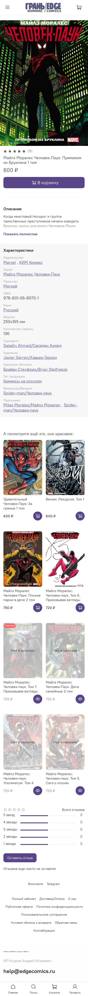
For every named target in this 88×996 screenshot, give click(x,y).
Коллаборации (44, 930)
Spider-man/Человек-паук (27, 393)
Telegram (53, 884)
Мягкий (10, 286)
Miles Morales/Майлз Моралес (31, 404)
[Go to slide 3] (11, 143)
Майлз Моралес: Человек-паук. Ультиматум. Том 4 (18, 778)
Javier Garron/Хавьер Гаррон (30, 357)
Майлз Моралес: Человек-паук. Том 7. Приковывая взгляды (20, 686)
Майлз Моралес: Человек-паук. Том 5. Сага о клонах (63, 778)
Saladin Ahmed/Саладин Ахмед (32, 345)
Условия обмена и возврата (31, 923)
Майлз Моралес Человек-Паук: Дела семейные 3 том (62, 686)
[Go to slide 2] (8, 143)
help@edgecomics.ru (29, 971)
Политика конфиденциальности (59, 907)
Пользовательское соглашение (44, 914)
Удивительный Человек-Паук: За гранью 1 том (17, 503)
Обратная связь (66, 923)
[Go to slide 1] (5, 143)
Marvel (9, 262)
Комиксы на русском (22, 381)
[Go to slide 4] (14, 143)
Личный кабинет (24, 899)
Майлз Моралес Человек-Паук (31, 274)
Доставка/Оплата (52, 899)
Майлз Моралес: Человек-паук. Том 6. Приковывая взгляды (63, 595)
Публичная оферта (19, 907)
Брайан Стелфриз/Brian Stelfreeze (35, 369)
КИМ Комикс (31, 262)
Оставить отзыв (20, 858)
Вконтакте (35, 884)
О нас (72, 899)
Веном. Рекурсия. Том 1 (65, 499)
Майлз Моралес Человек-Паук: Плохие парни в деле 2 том (22, 595)
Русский (11, 309)
